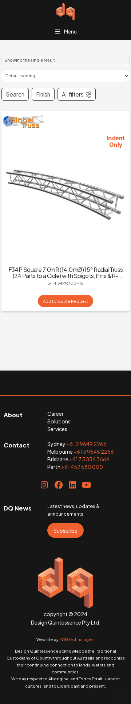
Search (15, 94)
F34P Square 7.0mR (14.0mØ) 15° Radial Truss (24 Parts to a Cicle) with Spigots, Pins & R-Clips (65, 276)
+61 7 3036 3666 (89, 459)
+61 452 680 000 (82, 467)
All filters (73, 94)
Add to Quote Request (65, 301)
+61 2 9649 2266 (86, 444)
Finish (43, 94)
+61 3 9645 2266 (94, 451)
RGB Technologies (77, 639)
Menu (70, 31)
